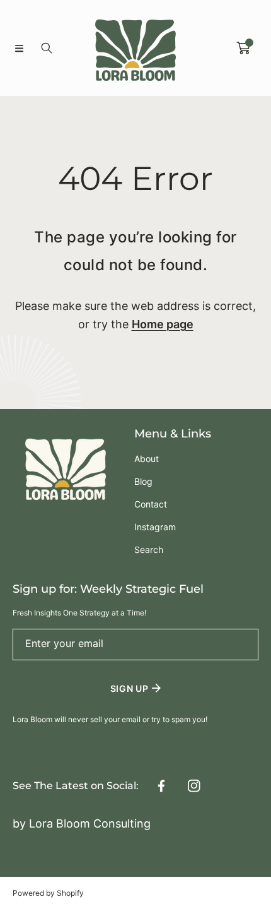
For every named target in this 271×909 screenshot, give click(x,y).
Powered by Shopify (48, 893)
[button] (19, 48)
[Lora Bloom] (135, 48)
